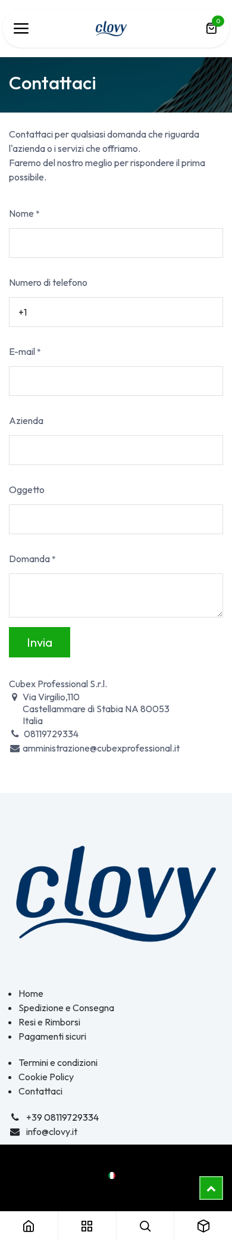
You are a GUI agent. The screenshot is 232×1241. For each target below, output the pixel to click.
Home (30, 993)
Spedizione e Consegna (66, 1008)
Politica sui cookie (116, 1189)
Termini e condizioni (58, 1062)
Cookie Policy (46, 1077)
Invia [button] (39, 642)
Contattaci (40, 1091)
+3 (31, 1117)
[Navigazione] (21, 29)
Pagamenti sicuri (52, 1036)
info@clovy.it (51, 1131)
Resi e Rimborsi (49, 1022)
